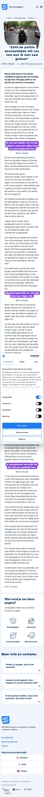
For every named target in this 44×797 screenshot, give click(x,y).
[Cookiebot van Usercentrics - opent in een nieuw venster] (33, 356)
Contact (5, 746)
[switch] (39, 403)
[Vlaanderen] (28, 789)
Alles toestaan (22, 425)
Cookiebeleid (26, 781)
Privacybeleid (15, 781)
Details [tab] (22, 362)
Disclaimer (5, 781)
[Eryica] (6, 789)
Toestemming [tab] (8, 362)
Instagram (24, 758)
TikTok (23, 764)
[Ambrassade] (17, 789)
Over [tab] (36, 362)
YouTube (23, 771)
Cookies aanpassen (9, 785)
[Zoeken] (37, 7)
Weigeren (22, 439)
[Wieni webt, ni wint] (8, 792)
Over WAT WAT (7, 738)
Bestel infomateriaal (9, 742)
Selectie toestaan (22, 432)
